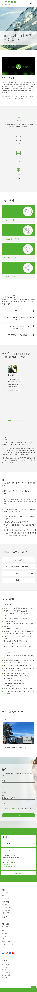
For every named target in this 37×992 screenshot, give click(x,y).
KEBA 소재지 (18, 873)
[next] (33, 389)
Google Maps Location (9, 866)
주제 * (3, 795)
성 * (3, 787)
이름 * (4, 781)
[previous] (4, 389)
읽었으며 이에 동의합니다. (19, 809)
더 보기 (13, 214)
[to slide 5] (27, 420)
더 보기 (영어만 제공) (13, 251)
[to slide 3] (18, 420)
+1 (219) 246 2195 (10, 860)
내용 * (4, 803)
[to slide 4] (23, 420)
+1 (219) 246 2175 (10, 862)
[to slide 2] (14, 420)
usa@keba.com (7, 864)
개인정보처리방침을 (11, 809)
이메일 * (4, 792)
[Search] (31, 3)
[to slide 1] (10, 420)
